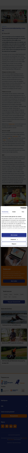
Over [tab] (23, 211)
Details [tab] (14, 211)
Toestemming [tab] (5, 211)
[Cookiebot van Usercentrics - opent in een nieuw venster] (20, 208)
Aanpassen (13, 239)
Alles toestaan (14, 235)
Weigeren (14, 243)
